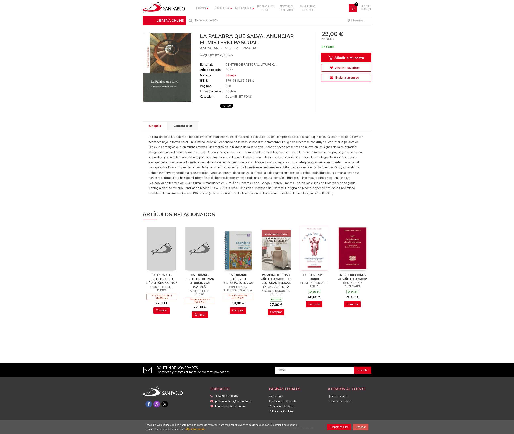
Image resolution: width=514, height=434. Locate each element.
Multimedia (243, 8)
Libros (201, 8)
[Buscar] (190, 20)
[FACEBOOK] (148, 404)
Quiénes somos (338, 396)
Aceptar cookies (339, 427)
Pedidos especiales (340, 401)
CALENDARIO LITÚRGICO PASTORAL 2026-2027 (238, 279)
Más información (195, 429)
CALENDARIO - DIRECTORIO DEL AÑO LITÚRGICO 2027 (161, 279)
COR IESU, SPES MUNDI (314, 277)
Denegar (361, 427)
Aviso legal (276, 396)
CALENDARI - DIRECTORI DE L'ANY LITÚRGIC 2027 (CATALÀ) (199, 281)
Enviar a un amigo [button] (346, 78)
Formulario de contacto (230, 406)
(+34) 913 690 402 (226, 396)
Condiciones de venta (283, 401)
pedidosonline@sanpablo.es (233, 401)
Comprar (161, 310)
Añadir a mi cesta (348, 57)
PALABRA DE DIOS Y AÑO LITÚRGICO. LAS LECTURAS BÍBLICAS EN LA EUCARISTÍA (276, 281)
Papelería (222, 8)
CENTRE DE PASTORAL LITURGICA (251, 65)
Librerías (356, 20)
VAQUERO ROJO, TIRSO (216, 55)
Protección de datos (282, 406)
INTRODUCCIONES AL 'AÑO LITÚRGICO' (352, 277)
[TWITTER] (164, 404)
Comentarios (183, 126)
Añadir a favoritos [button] (346, 68)
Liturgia (231, 75)
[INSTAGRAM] (156, 404)
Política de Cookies (281, 411)
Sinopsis (155, 126)
